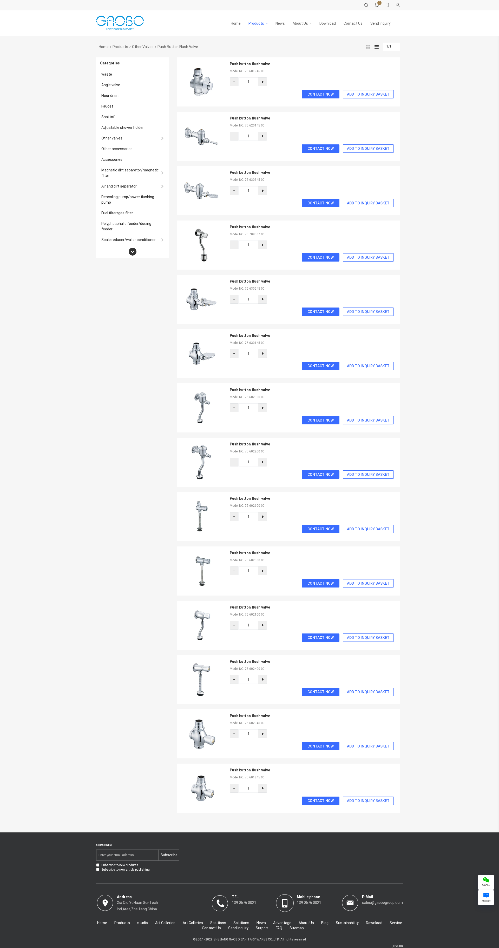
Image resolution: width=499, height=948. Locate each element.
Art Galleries (165, 923)
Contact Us (353, 23)
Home (236, 23)
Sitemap (297, 928)
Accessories (111, 159)
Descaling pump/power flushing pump (127, 199)
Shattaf (108, 117)
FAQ (279, 928)
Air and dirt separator (119, 186)
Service (396, 923)
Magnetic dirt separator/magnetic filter (130, 173)
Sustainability (347, 923)
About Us (300, 23)
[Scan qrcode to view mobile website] (387, 5)
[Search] (366, 5)
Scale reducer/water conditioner (128, 240)
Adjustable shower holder (122, 127)
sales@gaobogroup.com (382, 902)
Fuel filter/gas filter (117, 213)
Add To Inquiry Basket (368, 94)
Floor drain (110, 96)
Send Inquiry (380, 23)
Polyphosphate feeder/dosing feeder (126, 226)
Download (327, 23)
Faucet (107, 106)
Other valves (143, 47)
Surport (262, 928)
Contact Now (320, 94)
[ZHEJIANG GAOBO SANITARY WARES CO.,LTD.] (120, 23)
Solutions (218, 923)
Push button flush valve (250, 64)
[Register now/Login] (397, 5)
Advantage (282, 923)
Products (256, 23)
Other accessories (117, 149)
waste (106, 74)
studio (142, 923)
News (280, 23)
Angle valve (110, 85)
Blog (325, 923)
